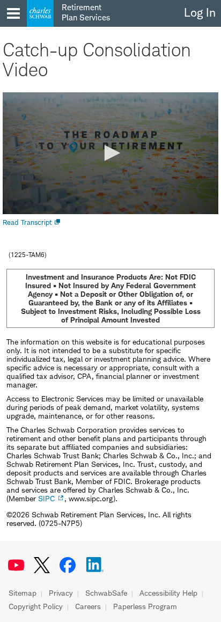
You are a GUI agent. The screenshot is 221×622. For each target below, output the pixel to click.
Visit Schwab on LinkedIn (95, 565)
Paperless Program (145, 606)
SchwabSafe (106, 593)
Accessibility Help (168, 593)
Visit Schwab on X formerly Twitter (41, 565)
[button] (110, 153)
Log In (200, 12)
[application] (110, 153)
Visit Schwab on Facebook (67, 565)
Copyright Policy (36, 606)
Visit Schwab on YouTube (16, 565)
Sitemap (22, 593)
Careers (88, 606)
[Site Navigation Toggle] (13, 13)
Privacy (61, 593)
